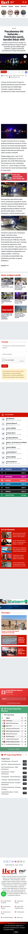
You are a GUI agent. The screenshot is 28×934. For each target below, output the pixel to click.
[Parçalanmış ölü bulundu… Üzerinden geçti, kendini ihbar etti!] (14, 62)
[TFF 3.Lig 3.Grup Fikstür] (26, 755)
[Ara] (23, 2)
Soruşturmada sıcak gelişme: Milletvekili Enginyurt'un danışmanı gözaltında (6, 316)
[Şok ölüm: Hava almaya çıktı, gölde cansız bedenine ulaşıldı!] (21, 309)
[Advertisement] (14, 108)
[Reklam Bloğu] (14, 601)
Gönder (4, 366)
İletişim (21, 865)
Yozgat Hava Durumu (19, 901)
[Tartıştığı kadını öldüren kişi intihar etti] (7, 295)
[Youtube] (15, 861)
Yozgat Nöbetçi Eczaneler (6, 901)
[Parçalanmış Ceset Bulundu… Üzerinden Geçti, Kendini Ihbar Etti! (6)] (14, 131)
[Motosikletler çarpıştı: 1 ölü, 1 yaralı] (7, 281)
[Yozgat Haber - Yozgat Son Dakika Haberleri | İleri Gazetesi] (7, 2)
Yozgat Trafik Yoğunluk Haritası (19, 907)
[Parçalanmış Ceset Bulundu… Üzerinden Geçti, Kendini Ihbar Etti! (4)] (14, 189)
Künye (16, 865)
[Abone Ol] (26, 72)
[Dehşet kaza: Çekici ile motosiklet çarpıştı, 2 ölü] (21, 295)
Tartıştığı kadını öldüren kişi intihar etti (6, 301)
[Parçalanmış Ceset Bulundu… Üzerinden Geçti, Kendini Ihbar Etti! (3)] (14, 223)
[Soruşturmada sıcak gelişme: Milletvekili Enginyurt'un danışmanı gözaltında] (7, 309)
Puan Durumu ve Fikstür (6, 912)
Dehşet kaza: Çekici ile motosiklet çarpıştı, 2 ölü (20, 301)
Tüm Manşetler (20, 912)
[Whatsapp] (24, 861)
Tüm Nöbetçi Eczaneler (14, 703)
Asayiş (17, 6)
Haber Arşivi (20, 917)
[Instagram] (10, 861)
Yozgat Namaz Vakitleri (6, 907)
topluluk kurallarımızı (15, 371)
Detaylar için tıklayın (14, 749)
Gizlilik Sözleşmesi (9, 865)
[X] (7, 861)
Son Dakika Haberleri (8, 917)
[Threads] (21, 861)
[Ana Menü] (25, 2)
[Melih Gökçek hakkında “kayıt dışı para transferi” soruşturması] (21, 281)
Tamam (15, 932)
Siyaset (10, 6)
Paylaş (4, 71)
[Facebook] (4, 861)
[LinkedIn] (12, 861)
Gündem (4, 6)
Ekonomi (23, 6)
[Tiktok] (18, 861)
